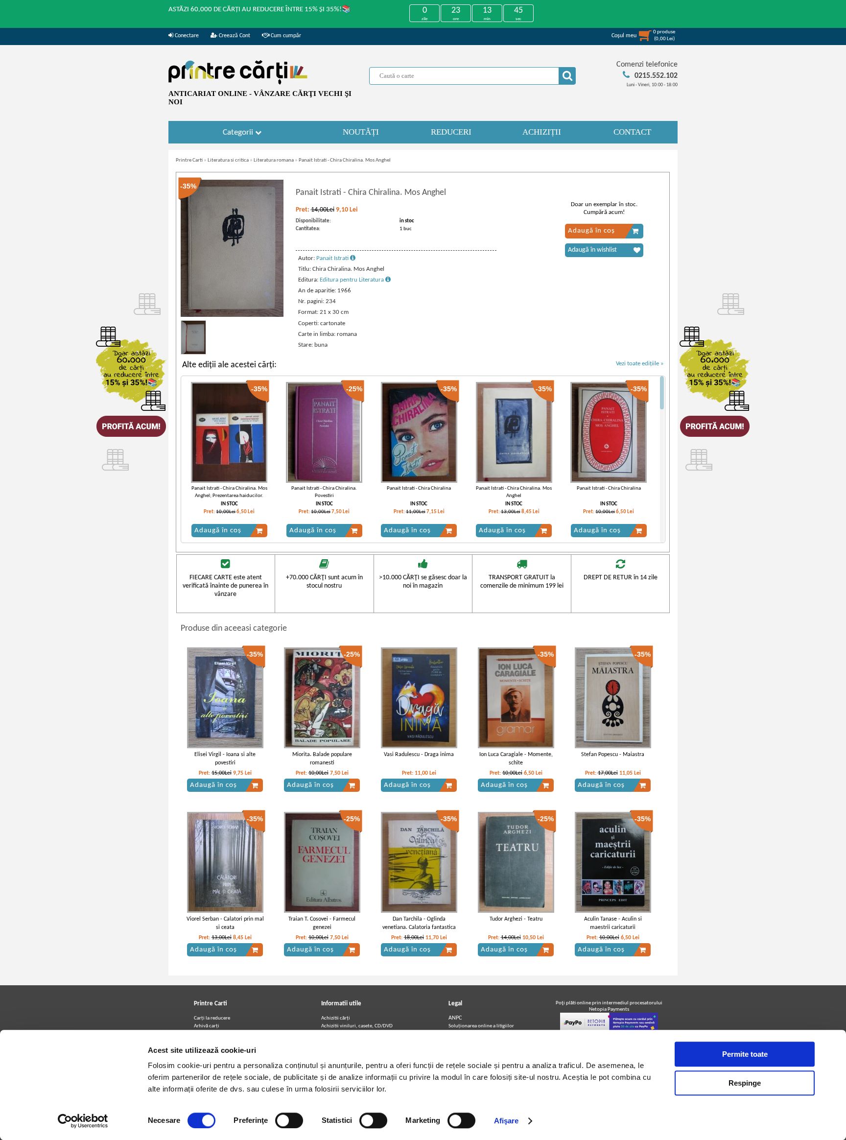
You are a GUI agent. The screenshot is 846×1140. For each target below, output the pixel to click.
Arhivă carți (206, 1026)
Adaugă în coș (591, 231)
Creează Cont (233, 36)
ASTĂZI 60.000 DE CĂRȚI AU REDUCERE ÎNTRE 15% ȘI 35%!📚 (259, 9)
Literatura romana (274, 160)
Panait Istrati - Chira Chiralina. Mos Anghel (345, 160)
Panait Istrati (333, 258)
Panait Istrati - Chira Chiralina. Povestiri (324, 492)
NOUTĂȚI (361, 132)
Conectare (186, 36)
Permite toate (745, 1054)
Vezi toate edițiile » (640, 363)
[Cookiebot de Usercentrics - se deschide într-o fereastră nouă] (83, 1121)
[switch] (289, 1120)
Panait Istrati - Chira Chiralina (419, 488)
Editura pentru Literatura (352, 280)
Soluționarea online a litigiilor (481, 1026)
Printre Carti (189, 160)
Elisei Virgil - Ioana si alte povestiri (225, 759)
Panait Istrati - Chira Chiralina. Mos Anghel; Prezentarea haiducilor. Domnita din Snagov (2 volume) (229, 496)
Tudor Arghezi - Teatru (516, 919)
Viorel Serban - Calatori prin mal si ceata (225, 923)
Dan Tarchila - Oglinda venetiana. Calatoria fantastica (419, 923)
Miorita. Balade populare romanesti (322, 759)
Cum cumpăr (285, 36)
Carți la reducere (212, 1018)
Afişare (506, 1120)
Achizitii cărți (335, 1018)
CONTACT (632, 132)
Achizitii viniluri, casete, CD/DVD (357, 1026)
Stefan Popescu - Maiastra (612, 755)
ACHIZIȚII (541, 132)
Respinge (744, 1083)
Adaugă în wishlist (592, 250)
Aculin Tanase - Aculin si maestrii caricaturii (613, 923)
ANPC (455, 1018)
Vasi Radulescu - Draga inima (419, 755)
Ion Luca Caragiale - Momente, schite (516, 759)
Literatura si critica (228, 160)
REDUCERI (451, 132)
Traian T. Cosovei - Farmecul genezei (321, 923)
